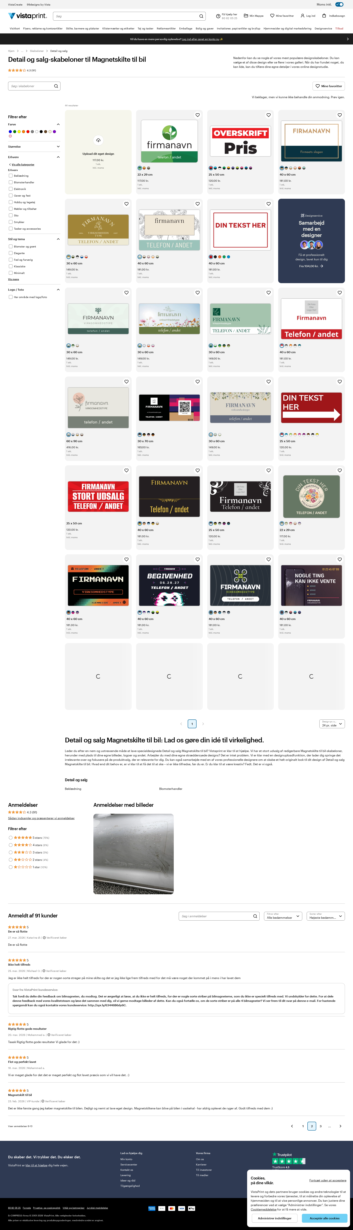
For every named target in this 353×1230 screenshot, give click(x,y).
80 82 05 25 (14, 1207)
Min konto (126, 1159)
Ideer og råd (128, 1180)
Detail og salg (58, 50)
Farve (12, 124)
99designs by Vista (38, 4)
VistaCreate (15, 4)
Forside (27, 1207)
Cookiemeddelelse (264, 1209)
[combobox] (126, 16)
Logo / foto (16, 289)
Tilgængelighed (130, 1185)
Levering (125, 1175)
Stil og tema (16, 239)
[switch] (334, 4)
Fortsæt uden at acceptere (327, 1180)
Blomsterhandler (170, 788)
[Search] (255, 916)
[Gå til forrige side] (292, 1126)
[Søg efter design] (56, 86)
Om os (200, 1159)
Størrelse (14, 146)
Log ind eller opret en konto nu (200, 39)
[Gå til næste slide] (347, 39)
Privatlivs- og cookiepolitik (46, 1207)
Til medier (202, 1175)
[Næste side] (203, 723)
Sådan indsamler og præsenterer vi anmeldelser (41, 818)
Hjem (11, 50)
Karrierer (201, 1164)
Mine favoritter (331, 86)
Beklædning (73, 788)
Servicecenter (128, 1164)
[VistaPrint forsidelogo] (27, 16)
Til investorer (204, 1169)
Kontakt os (126, 1169)
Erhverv (13, 157)
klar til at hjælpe (36, 1165)
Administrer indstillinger (274, 1218)
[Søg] (201, 16)
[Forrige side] (181, 723)
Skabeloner (37, 50)
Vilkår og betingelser (74, 1207)
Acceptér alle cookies (325, 1218)
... (22, 50)
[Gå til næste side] (340, 1126)
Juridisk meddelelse (97, 1207)
